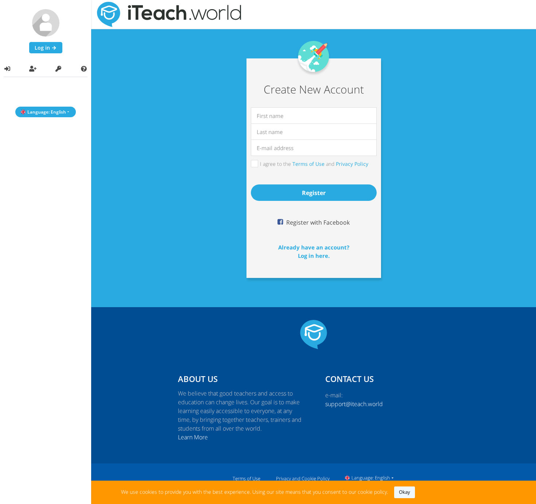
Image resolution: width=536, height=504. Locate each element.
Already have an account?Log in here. (313, 251)
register (314, 193)
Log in (43, 47)
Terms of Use (308, 163)
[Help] (84, 68)
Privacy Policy (352, 163)
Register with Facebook (317, 222)
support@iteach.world (354, 404)
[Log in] (7, 68)
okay (404, 492)
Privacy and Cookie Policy (303, 478)
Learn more (193, 437)
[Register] (32, 68)
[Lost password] (58, 68)
